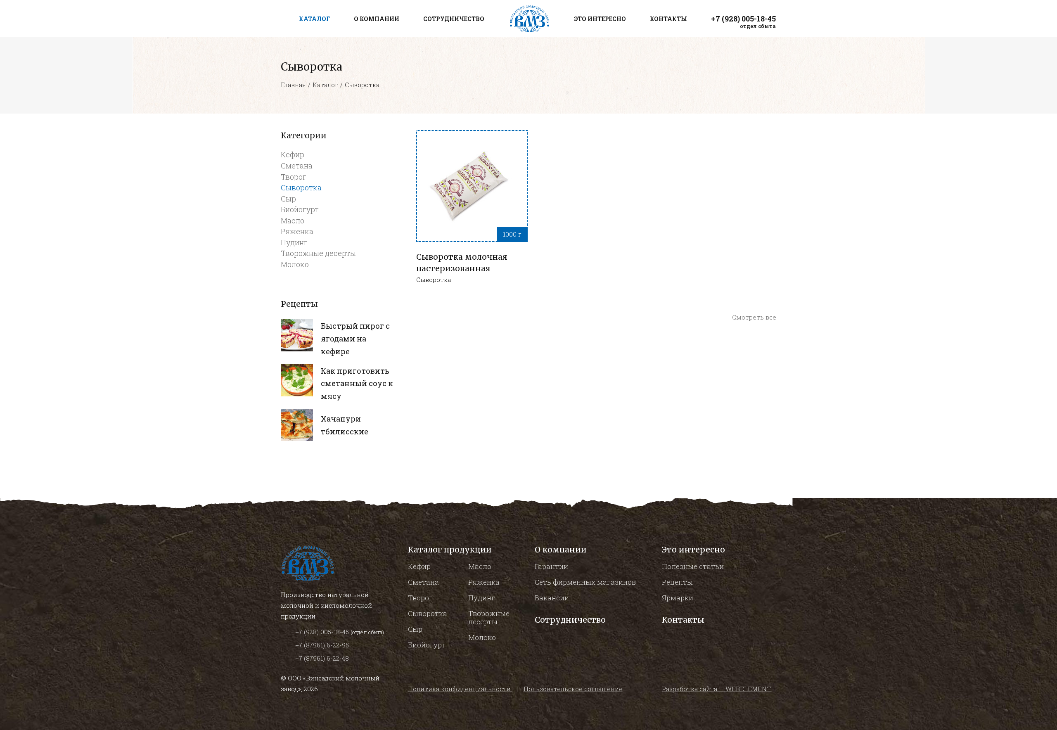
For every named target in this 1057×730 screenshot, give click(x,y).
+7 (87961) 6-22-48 (322, 658)
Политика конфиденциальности (460, 689)
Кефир (292, 154)
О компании (561, 550)
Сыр (288, 199)
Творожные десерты (318, 253)
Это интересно (693, 550)
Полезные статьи (693, 566)
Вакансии (552, 597)
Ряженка (297, 231)
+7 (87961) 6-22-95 (322, 645)
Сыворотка (301, 187)
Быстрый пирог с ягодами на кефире (355, 338)
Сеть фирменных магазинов (585, 582)
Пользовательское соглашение (573, 689)
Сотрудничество (570, 620)
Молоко (295, 264)
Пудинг (294, 242)
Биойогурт (300, 209)
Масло (292, 220)
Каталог (325, 85)
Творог (293, 177)
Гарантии (551, 566)
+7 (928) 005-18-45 (323, 632)
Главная (293, 85)
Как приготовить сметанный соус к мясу (357, 383)
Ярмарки (677, 597)
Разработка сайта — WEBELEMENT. (717, 689)
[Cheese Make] (297, 335)
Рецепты (677, 582)
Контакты (683, 620)
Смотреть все (753, 317)
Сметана (297, 166)
